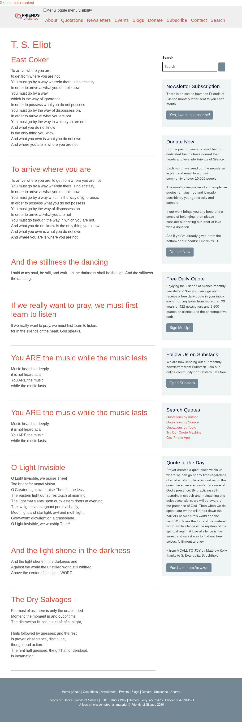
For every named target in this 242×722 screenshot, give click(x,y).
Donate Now (179, 252)
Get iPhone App (178, 437)
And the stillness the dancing (59, 262)
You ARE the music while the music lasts (79, 358)
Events (122, 20)
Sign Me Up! (179, 328)
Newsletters (99, 20)
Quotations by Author (182, 417)
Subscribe (177, 20)
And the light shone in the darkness (70, 550)
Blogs (138, 20)
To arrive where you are (51, 169)
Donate (155, 20)
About (51, 20)
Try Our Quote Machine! (184, 432)
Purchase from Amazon (188, 568)
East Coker (30, 59)
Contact (199, 20)
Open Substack (182, 383)
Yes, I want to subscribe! (189, 115)
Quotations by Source (182, 422)
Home (66, 692)
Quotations (72, 20)
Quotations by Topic (181, 427)
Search (218, 20)
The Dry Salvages (41, 599)
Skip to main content (17, 3)
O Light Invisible (38, 467)
